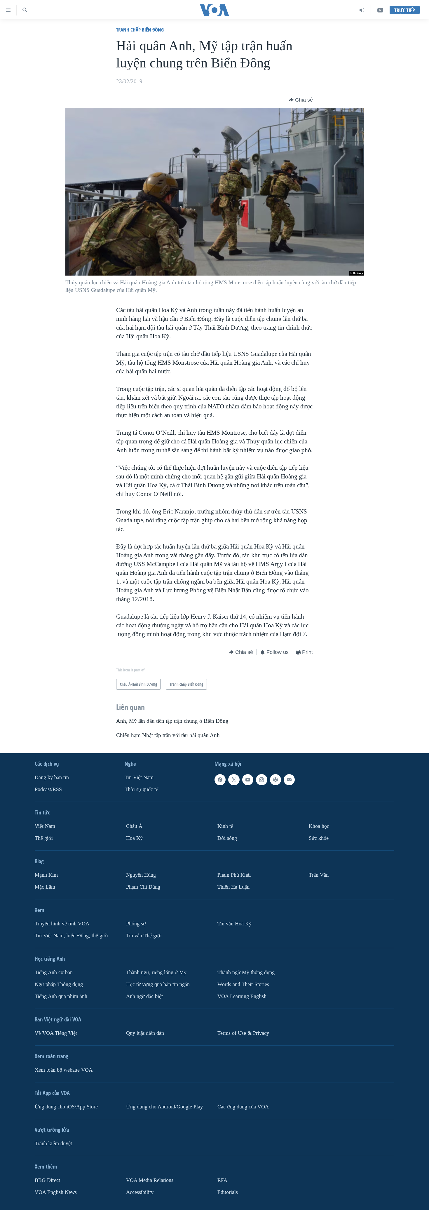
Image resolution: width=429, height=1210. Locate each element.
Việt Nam (45, 826)
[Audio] (362, 10)
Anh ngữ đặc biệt (144, 996)
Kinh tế (225, 826)
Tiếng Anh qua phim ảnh (61, 996)
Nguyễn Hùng (141, 874)
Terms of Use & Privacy (243, 1033)
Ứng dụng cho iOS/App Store (66, 1106)
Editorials (227, 1192)
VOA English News (56, 1192)
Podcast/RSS (48, 789)
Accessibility (140, 1192)
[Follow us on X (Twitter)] (233, 779)
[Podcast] (275, 779)
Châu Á (134, 826)
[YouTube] (380, 10)
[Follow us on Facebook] (220, 779)
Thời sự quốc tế (141, 789)
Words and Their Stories (243, 984)
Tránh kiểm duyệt (53, 1143)
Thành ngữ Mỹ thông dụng (246, 972)
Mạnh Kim (46, 874)
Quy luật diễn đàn (145, 1033)
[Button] (301, 99)
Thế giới (44, 838)
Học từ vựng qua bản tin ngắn (158, 984)
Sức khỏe (319, 838)
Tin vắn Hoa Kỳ (234, 923)
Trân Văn (319, 874)
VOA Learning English (241, 996)
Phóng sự (136, 923)
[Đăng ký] (289, 779)
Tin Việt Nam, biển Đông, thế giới (71, 935)
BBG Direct (47, 1180)
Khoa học (319, 826)
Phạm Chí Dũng (143, 886)
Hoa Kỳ (134, 838)
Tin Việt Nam (139, 777)
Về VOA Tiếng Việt (56, 1033)
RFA (222, 1180)
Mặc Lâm (45, 886)
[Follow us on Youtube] (247, 779)
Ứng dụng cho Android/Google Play (164, 1106)
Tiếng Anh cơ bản (54, 972)
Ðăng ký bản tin (52, 777)
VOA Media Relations (149, 1180)
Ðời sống (227, 838)
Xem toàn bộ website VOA (64, 1069)
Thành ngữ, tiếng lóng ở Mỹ (156, 972)
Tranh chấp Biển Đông (140, 29)
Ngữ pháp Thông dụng (59, 984)
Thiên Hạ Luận (233, 886)
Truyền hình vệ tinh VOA (62, 923)
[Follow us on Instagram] (261, 779)
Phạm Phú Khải (234, 874)
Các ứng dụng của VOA (243, 1106)
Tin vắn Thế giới (144, 935)
